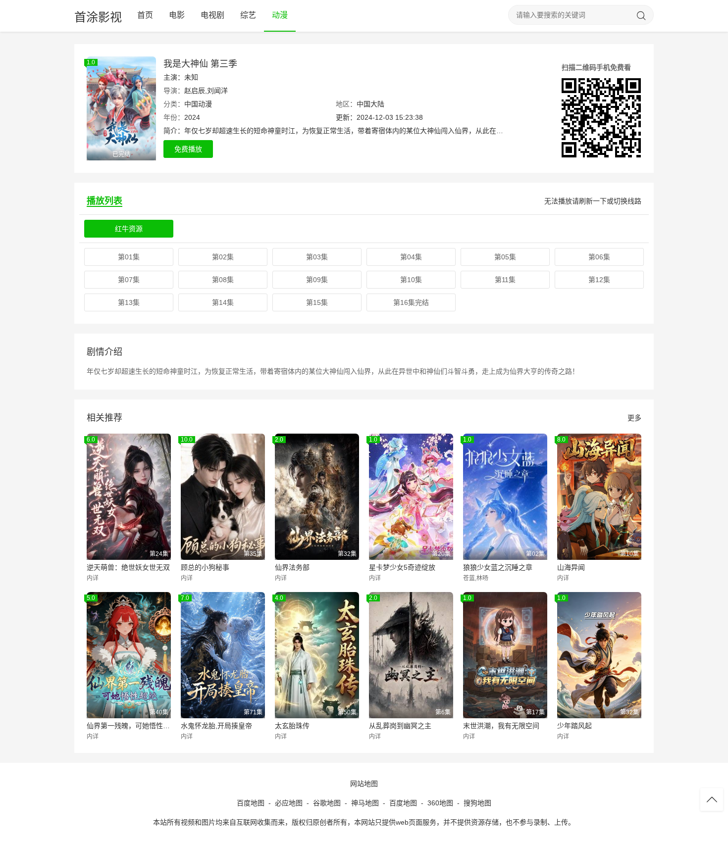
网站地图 (364, 784)
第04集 (411, 257)
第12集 (599, 280)
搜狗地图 (477, 803)
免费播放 (188, 149)
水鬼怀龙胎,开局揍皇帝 (216, 726)
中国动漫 (198, 104)
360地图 (440, 803)
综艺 (248, 15)
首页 (145, 15)
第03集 (317, 257)
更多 (634, 418)
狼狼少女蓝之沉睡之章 (497, 567)
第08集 (223, 280)
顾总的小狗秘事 (205, 567)
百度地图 (250, 803)
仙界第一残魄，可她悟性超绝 (129, 726)
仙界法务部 (292, 567)
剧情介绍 (104, 352)
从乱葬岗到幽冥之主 (400, 726)
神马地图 (365, 803)
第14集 (223, 302)
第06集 (599, 257)
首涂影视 (98, 17)
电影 (177, 15)
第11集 (505, 280)
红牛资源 (129, 229)
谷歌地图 (327, 803)
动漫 (280, 15)
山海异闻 (571, 567)
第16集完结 (411, 302)
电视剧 (212, 15)
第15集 (317, 302)
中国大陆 (370, 104)
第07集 (129, 280)
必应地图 (289, 803)
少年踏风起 (574, 726)
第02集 (223, 257)
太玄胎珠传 (292, 726)
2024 (192, 117)
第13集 (129, 302)
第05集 (505, 257)
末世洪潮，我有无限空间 (501, 726)
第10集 (411, 280)
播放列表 (104, 201)
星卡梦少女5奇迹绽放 (402, 567)
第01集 (129, 257)
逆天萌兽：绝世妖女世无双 (128, 567)
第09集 (317, 280)
